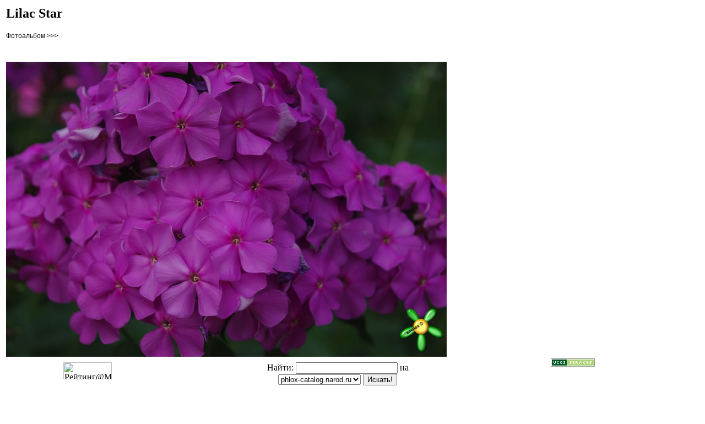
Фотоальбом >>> (32, 36)
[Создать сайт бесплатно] (573, 363)
